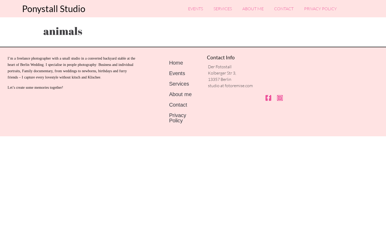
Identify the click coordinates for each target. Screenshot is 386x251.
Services (222, 8)
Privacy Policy (320, 8)
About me (253, 8)
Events (195, 8)
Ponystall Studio (53, 8)
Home (176, 63)
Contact (284, 8)
